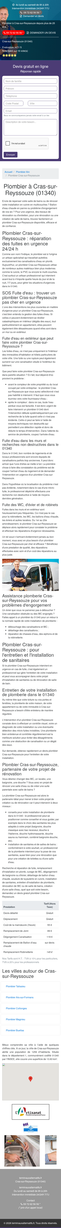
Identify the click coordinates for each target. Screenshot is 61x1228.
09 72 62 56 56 (31, 12)
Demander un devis (33, 16)
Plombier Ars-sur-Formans (19, 997)
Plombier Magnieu (15, 1019)
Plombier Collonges (16, 1008)
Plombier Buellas (15, 1030)
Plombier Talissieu (15, 986)
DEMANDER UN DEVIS (43, 32)
